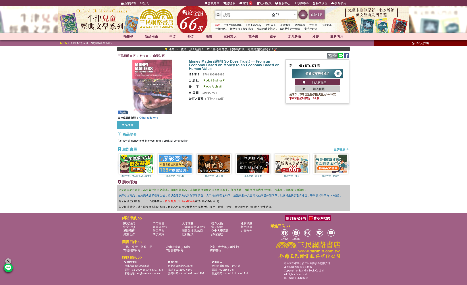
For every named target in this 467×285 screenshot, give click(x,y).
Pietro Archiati (212, 86)
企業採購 (130, 3)
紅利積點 (246, 223)
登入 (146, 3)
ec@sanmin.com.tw (148, 273)
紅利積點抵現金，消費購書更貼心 (86, 43)
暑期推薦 (285, 25)
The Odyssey (253, 25)
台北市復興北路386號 (136, 265)
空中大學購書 (220, 230)
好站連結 (217, 234)
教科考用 (337, 36)
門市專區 (158, 223)
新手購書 (246, 227)
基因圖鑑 (300, 25)
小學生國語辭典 (233, 25)
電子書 (253, 36)
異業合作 (129, 234)
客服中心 (284, 3)
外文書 (144, 56)
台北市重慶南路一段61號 (226, 265)
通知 (246, 3)
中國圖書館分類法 (193, 227)
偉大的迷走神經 (266, 28)
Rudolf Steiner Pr (214, 80)
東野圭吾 (271, 25)
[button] (347, 166)
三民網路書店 (127, 56)
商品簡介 (128, 125)
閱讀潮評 (158, 234)
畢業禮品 (215, 250)
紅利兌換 (266, 3)
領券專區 (303, 3)
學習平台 (340, 3)
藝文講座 (321, 3)
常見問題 (217, 227)
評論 (334, 56)
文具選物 (294, 36)
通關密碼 (129, 230)
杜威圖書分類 (128, 117)
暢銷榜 (128, 36)
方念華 (313, 25)
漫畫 (315, 36)
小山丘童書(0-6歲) (178, 247)
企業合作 (246, 230)
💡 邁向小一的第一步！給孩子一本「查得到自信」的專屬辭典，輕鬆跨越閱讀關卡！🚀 (209, 49)
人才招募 (188, 223)
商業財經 (159, 56)
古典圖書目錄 (175, 250)
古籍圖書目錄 (132, 250)
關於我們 (129, 223)
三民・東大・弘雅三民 (137, 247)
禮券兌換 (217, 223)
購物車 (230, 3)
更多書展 (340, 149)
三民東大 (230, 36)
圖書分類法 (160, 227)
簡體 (209, 36)
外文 (191, 36)
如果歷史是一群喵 (289, 28)
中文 (172, 36)
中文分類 (129, 227)
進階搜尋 (317, 14)
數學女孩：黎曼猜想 (241, 28)
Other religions (148, 117)
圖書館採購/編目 (192, 230)
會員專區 (213, 3)
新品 (151, 36)
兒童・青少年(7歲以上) (224, 247)
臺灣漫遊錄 (310, 28)
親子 (273, 36)
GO (303, 15)
